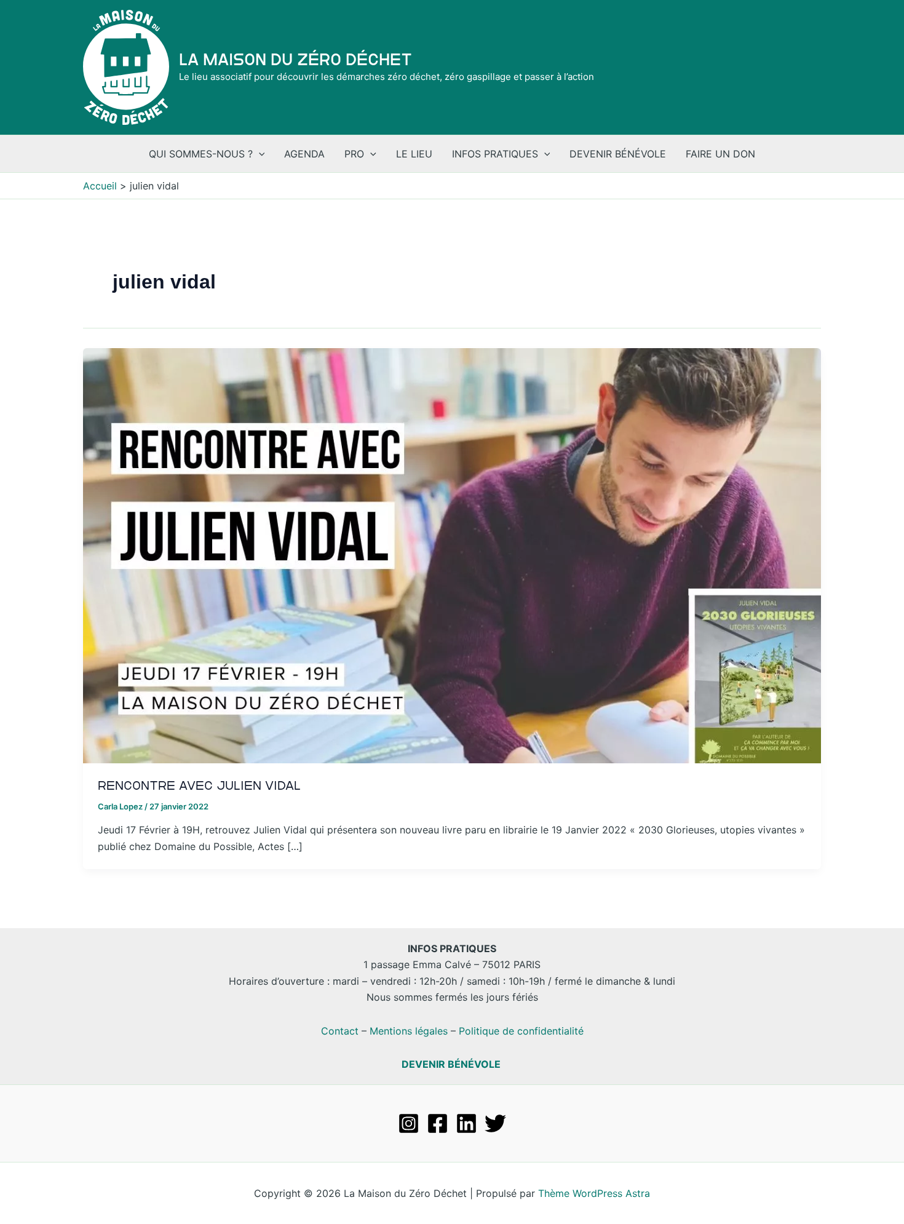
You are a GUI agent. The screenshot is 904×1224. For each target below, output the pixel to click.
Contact (340, 1031)
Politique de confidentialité (521, 1031)
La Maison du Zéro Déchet (295, 60)
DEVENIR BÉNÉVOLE (451, 1064)
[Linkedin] (466, 1123)
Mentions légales (409, 1031)
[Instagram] (408, 1123)
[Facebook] (437, 1123)
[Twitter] (495, 1123)
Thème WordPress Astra (594, 1193)
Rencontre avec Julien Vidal (199, 785)
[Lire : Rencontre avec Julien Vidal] (452, 555)
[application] (259, 153)
